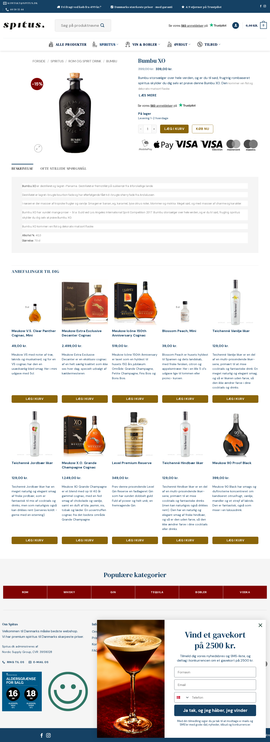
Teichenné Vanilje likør (231, 331)
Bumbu (111, 61)
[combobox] (182, 697)
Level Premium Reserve (132, 463)
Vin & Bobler (144, 44)
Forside (39, 61)
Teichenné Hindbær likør (182, 463)
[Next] (108, 112)
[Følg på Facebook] (260, 6)
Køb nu (202, 129)
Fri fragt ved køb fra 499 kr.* (81, 7)
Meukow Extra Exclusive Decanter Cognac (82, 333)
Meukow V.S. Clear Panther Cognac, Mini (34, 333)
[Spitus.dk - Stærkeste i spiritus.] (24, 25)
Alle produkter (71, 44)
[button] (235, 25)
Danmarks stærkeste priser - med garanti (143, 7)
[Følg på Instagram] (264, 6)
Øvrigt (181, 44)
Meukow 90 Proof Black (231, 463)
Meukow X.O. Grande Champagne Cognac (79, 465)
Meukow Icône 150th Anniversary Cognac (129, 333)
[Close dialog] (260, 625)
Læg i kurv (174, 129)
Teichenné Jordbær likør (32, 463)
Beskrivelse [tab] (22, 168)
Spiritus (108, 44)
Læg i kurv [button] (34, 399)
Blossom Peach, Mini (179, 331)
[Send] (107, 25)
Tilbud (211, 44)
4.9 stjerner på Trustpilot (203, 7)
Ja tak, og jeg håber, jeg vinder (215, 710)
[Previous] (39, 112)
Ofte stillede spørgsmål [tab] (63, 168)
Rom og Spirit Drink (85, 61)
